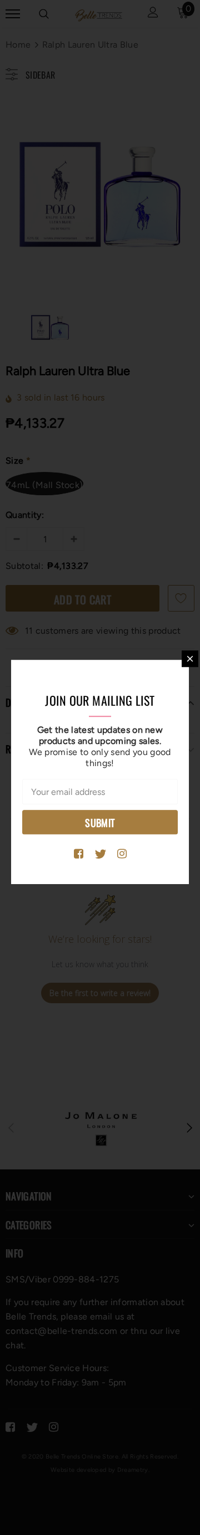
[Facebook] (78, 854)
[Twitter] (100, 854)
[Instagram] (122, 854)
